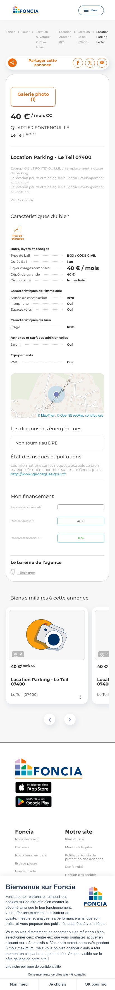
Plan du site (74, 839)
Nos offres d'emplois (31, 855)
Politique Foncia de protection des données (84, 857)
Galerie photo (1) (33, 97)
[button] (56, 394)
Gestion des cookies (80, 875)
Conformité (74, 867)
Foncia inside (25, 871)
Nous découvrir (27, 839)
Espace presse (26, 863)
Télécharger (26, 573)
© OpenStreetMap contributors (80, 415)
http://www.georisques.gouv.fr (38, 474)
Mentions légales (78, 847)
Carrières (22, 847)
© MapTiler (46, 415)
